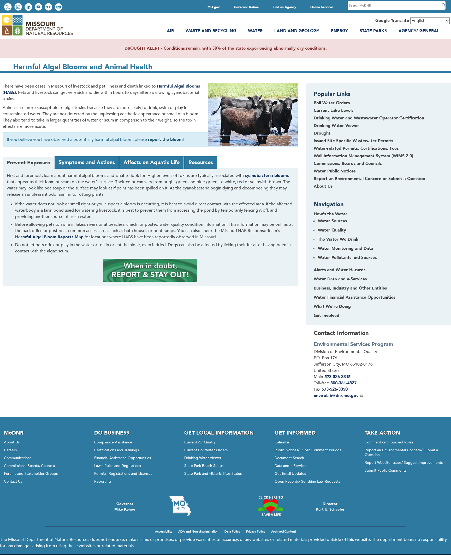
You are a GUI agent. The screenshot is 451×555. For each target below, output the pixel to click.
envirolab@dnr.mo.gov (336, 395)
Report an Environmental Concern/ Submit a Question (401, 452)
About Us (323, 186)
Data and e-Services (291, 465)
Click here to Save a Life (270, 505)
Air (170, 31)
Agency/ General (419, 31)
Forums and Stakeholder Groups (31, 473)
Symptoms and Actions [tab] (87, 162)
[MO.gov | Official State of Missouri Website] (180, 505)
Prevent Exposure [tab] (28, 162)
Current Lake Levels (333, 110)
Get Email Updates (290, 473)
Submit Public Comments (385, 470)
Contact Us (13, 481)
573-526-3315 (337, 377)
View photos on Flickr (49, 7)
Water (255, 31)
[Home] (37, 36)
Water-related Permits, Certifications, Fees (356, 148)
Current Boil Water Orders (206, 450)
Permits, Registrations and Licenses (123, 473)
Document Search (289, 457)
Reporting (102, 481)
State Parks (373, 31)
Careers (10, 450)
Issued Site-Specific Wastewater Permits (353, 141)
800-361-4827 (343, 383)
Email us (59, 7)
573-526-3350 (335, 389)
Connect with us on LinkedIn (29, 7)
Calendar (282, 442)
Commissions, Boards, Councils (29, 465)
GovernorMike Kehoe (124, 506)
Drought (322, 133)
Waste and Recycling (211, 31)
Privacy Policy (255, 531)
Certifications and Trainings (116, 450)
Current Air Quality (200, 442)
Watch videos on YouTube (39, 7)
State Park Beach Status (203, 465)
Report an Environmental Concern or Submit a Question (369, 179)
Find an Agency (284, 7)
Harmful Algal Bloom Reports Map (49, 237)
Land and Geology (296, 31)
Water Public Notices (334, 171)
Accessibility (163, 531)
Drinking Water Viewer (336, 126)
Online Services (322, 7)
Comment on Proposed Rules (389, 442)
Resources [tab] (200, 162)
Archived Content (283, 531)
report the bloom (165, 139)
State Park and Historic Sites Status (213, 473)
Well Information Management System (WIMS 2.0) (363, 156)
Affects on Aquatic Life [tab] (151, 162)
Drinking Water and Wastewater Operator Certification (369, 118)
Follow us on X (8, 7)
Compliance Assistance (113, 442)
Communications (17, 457)
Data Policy (232, 531)
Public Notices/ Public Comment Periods (308, 450)
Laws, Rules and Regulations (117, 465)
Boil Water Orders (332, 103)
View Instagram (18, 7)
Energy (339, 31)
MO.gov (213, 7)
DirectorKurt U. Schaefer (330, 506)
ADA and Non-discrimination (198, 531)
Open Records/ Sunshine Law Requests (307, 481)
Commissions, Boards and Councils (348, 163)
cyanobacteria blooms (267, 175)
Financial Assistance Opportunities (122, 457)
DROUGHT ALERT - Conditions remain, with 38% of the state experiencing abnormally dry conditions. (225, 48)
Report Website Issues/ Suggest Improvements (404, 462)
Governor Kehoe (246, 7)
